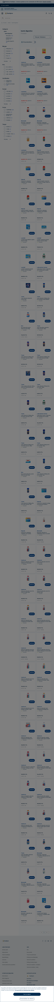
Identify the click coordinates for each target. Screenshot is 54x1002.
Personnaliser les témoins (27, 998)
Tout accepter (27, 994)
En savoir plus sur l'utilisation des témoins (24, 990)
